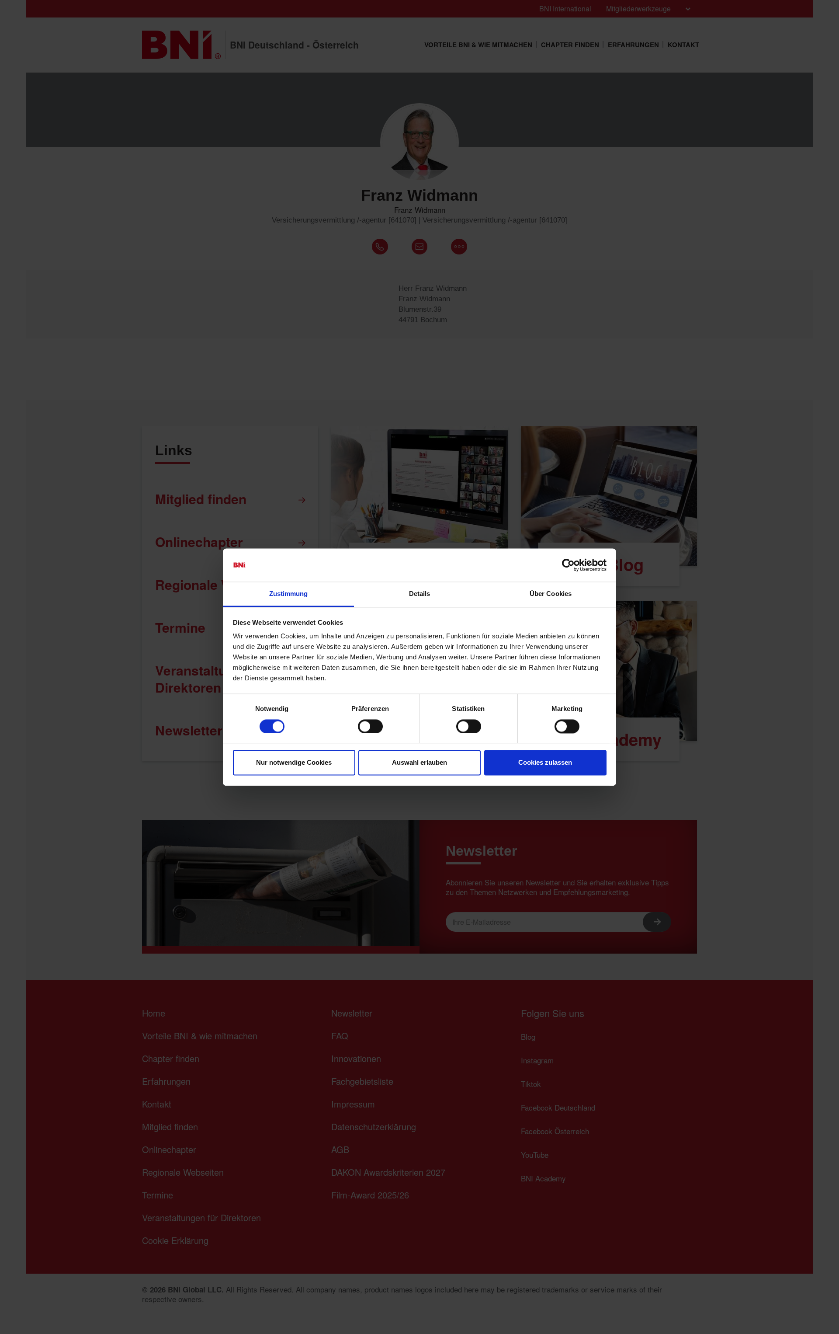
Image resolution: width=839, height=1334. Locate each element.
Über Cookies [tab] (551, 594)
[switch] (370, 726)
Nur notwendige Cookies (294, 762)
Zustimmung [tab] (288, 594)
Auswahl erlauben (419, 762)
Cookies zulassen (545, 762)
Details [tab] (419, 594)
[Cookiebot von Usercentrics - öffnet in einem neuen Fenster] (568, 564)
